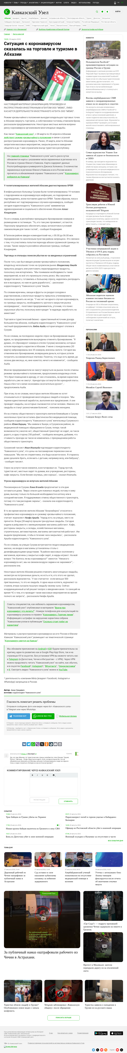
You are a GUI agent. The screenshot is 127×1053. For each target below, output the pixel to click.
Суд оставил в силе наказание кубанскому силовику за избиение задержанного (45, 877)
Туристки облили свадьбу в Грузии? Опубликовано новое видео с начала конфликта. (21, 1007)
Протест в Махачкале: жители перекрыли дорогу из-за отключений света (100, 967)
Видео (73, 3)
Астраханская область (57, 18)
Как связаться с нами (65, 1033)
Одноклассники (67, 666)
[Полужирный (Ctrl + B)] (32, 775)
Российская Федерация (90, 22)
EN (122, 2)
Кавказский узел (24, 134)
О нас (51, 1033)
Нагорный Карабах (73, 22)
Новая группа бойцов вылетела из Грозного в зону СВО (33, 828)
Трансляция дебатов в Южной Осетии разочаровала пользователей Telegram (100, 207)
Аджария (16, 18)
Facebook (25, 666)
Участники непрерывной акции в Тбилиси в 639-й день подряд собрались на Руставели (102, 251)
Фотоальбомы (85, 3)
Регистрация (39, 800)
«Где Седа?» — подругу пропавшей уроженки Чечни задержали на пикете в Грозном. (102, 926)
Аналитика (33, 3)
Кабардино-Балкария (12, 22)
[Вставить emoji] (53, 775)
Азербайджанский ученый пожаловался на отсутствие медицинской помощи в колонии (78, 877)
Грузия (88, 18)
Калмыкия (26, 22)
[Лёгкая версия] (115, 3)
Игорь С (24, 754)
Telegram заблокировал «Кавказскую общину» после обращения (61, 1006)
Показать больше (63, 1017)
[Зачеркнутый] (47, 775)
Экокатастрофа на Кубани (92, 29)
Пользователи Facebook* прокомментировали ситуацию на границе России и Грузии (102, 64)
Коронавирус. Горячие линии (58, 614)
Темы (16, 3)
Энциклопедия (47, 3)
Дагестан (96, 18)
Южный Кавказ (75, 26)
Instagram (37, 666)
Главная (7, 34)
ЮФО (84, 26)
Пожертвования (82, 1033)
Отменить (68, 801)
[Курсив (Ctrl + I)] (37, 775)
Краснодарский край (56, 22)
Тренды (23, 3)
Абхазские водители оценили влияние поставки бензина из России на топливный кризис (100, 298)
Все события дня (115, 841)
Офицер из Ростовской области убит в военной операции (93, 827)
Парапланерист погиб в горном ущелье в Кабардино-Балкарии (91, 818)
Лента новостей (18, 34)
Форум (58, 3)
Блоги (66, 3)
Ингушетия (106, 18)
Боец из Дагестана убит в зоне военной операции (30, 836)
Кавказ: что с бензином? (16, 29)
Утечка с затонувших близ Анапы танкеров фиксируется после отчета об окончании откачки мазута (108, 878)
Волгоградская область (75, 18)
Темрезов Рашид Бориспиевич (100, 357)
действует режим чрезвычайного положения (27, 137)
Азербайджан (34, 18)
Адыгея (24, 18)
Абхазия (7, 18)
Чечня (52, 26)
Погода (96, 3)
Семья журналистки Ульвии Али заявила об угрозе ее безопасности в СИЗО (102, 155)
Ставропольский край (40, 26)
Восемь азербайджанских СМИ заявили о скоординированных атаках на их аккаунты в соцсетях (102, 100)
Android (42, 648)
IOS (49, 648)
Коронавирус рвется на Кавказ (21, 640)
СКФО (28, 26)
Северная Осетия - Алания (14, 26)
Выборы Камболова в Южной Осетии (54, 29)
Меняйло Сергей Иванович (99, 387)
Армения (44, 18)
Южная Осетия (62, 26)
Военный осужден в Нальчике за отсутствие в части (90, 836)
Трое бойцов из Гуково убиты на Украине (26, 816)
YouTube (63, 669)
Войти (117, 11)
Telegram (13, 659)
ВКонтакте (50, 666)
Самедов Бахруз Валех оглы (99, 416)
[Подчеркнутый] (42, 775)
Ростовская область (108, 22)
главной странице (19, 156)
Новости (7, 3)
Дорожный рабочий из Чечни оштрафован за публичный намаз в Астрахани (15, 877)
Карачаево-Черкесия (39, 22)
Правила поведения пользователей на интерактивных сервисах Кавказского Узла (56, 1043)
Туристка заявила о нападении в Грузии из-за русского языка (100, 1006)
